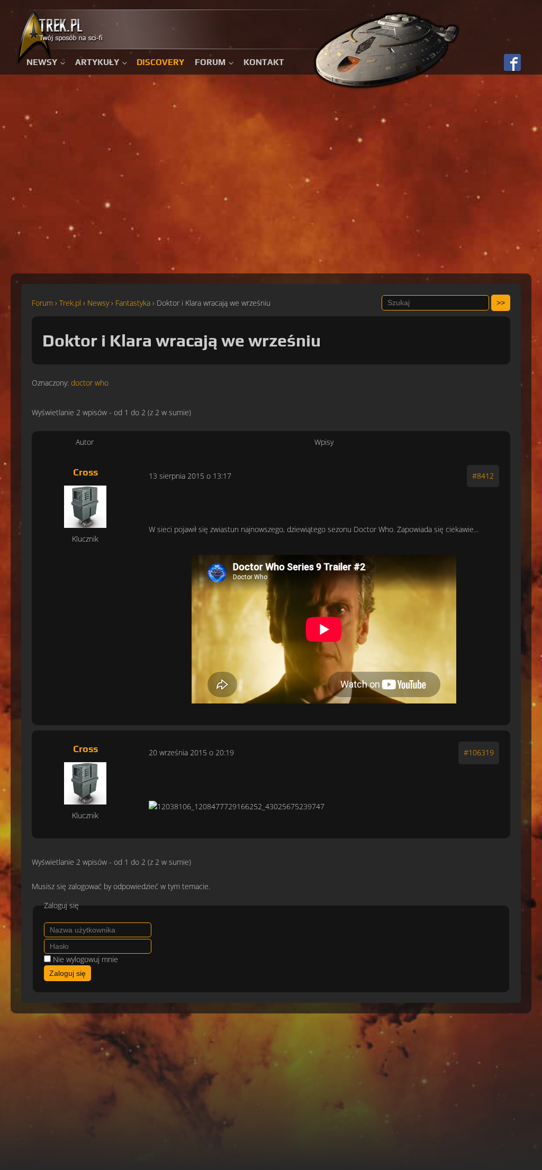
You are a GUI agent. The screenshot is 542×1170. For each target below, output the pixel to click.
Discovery (160, 62)
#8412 (483, 476)
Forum (210, 62)
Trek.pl (70, 303)
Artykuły (97, 62)
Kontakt (263, 62)
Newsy (41, 62)
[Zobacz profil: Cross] (85, 507)
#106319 (479, 752)
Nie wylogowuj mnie (85, 959)
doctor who (90, 383)
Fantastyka (132, 303)
